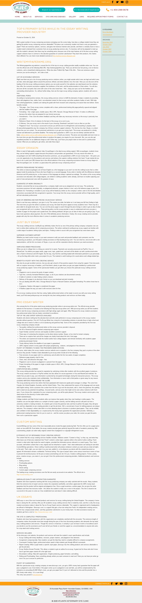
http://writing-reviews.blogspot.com (64, 56)
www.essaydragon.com (33, 170)
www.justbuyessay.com (34, 295)
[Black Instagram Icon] (127, 2)
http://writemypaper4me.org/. (56, 68)
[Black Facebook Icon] (112, 2)
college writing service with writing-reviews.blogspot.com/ (38, 135)
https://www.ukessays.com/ (43, 512)
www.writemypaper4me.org (27, 128)
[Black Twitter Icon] (117, 2)
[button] (51, 10)
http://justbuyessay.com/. (65, 240)
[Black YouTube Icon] (122, 2)
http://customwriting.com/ (25, 474)
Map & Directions (71, 590)
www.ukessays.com (54, 565)
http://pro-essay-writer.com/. (61, 308)
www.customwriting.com (53, 454)
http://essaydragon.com (24, 163)
